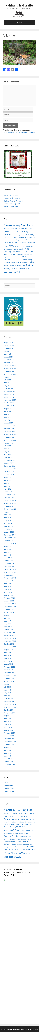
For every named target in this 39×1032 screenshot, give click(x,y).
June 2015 (7, 690)
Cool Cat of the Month (10, 240)
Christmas (32, 237)
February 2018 (9, 598)
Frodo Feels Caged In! (12, 204)
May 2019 (7, 555)
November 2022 (10, 434)
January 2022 (9, 463)
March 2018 (8, 595)
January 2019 (9, 566)
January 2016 (9, 670)
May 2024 (7, 386)
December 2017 (10, 604)
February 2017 (9, 632)
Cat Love (6, 232)
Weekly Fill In (9, 268)
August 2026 (8, 342)
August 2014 (8, 716)
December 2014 (10, 704)
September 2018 (10, 578)
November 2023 (10, 400)
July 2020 (7, 515)
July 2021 (7, 480)
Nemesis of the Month (22, 257)
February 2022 (9, 460)
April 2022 (8, 454)
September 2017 (10, 612)
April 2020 (8, 523)
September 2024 (10, 374)
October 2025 (9, 348)
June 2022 (7, 449)
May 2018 (7, 589)
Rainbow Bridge (27, 260)
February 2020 (9, 529)
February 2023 (9, 426)
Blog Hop (27, 225)
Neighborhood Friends (9, 257)
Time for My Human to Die (17, 265)
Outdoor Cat (9, 259)
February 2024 (9, 391)
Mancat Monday (27, 254)
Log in (6, 782)
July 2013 (7, 750)
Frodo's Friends (8, 249)
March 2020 (8, 526)
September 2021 (10, 474)
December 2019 (10, 535)
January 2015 (9, 701)
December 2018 (10, 569)
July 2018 (7, 584)
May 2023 (7, 417)
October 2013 (9, 744)
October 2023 (9, 403)
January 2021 (9, 497)
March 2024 (8, 388)
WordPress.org (9, 791)
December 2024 (10, 365)
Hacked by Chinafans (12, 198)
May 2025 (7, 354)
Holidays (29, 252)
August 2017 (8, 615)
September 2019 (10, 543)
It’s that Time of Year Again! (14, 201)
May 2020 (7, 520)
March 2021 (8, 492)
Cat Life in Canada (27, 229)
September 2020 (10, 509)
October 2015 (9, 678)
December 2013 (10, 739)
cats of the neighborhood (19, 235)
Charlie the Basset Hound (21, 237)
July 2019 (7, 549)
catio (19, 229)
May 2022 (7, 451)
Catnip (11, 232)
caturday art (8, 237)
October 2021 (9, 472)
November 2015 (10, 675)
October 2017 (9, 609)
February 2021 (9, 495)
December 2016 (10, 638)
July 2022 (7, 446)
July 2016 (7, 652)
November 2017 (10, 607)
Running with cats (8, 262)
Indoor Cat (8, 254)
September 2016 (10, 647)
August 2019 (8, 546)
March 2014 (8, 730)
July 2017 (7, 618)
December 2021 (10, 466)
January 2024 (9, 394)
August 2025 (8, 351)
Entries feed (8, 785)
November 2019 (10, 538)
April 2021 (8, 489)
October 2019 (9, 541)
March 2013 (8, 762)
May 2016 (7, 658)
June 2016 (7, 655)
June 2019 (7, 552)
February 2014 (9, 733)
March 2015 (8, 698)
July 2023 (7, 411)
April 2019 (8, 558)
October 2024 (9, 371)
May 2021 (7, 486)
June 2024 (7, 383)
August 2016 (8, 650)
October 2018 (9, 575)
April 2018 (8, 592)
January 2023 (9, 429)
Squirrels (24, 262)
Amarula (9, 225)
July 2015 (7, 687)
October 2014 (9, 710)
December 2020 (10, 500)
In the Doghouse (18, 254)
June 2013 (7, 753)
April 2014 (8, 727)
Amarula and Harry (11, 207)
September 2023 (10, 406)
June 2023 (7, 414)
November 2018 (10, 572)
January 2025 (9, 363)
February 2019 (9, 563)
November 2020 (10, 503)
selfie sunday (17, 262)
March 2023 (8, 423)
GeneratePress (33, 1029)
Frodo (12, 245)
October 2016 (9, 644)
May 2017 (7, 624)
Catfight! (15, 229)
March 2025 (8, 357)
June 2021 (7, 483)
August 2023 (8, 408)
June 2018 (7, 586)
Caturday (30, 235)
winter (18, 269)
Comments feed (10, 788)
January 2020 (9, 532)
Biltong (17, 226)
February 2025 (9, 360)
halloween (23, 252)
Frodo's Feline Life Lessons (25, 246)
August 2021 (8, 477)
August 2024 (8, 377)
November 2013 (10, 741)
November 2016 (10, 641)
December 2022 (10, 431)
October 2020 (9, 506)
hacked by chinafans (11, 195)
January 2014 (9, 736)
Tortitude (30, 265)
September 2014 (10, 713)
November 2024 (10, 368)
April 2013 (8, 759)
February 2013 (9, 764)
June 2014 (7, 721)
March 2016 (8, 664)
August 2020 (8, 512)
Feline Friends (21, 242)
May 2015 (7, 693)
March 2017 (8, 629)
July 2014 (7, 719)
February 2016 (9, 667)
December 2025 (10, 345)
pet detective (18, 259)
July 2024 (7, 380)
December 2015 (10, 673)
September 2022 (10, 440)
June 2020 (7, 518)
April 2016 (8, 661)
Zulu (19, 272)
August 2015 (8, 684)
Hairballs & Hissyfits (19, 5)
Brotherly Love (8, 229)
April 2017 (8, 627)
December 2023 (10, 397)
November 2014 (10, 707)
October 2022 (9, 437)
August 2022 (8, 443)
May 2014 (7, 724)
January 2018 (9, 601)
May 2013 (7, 756)
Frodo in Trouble (18, 249)
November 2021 (10, 469)
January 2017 (9, 635)
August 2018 (8, 581)
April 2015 (8, 696)
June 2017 (7, 621)
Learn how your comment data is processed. (19, 132)
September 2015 (10, 681)
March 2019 (8, 561)
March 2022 (8, 457)
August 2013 (8, 747)
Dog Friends (20, 240)
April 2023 (8, 420)
